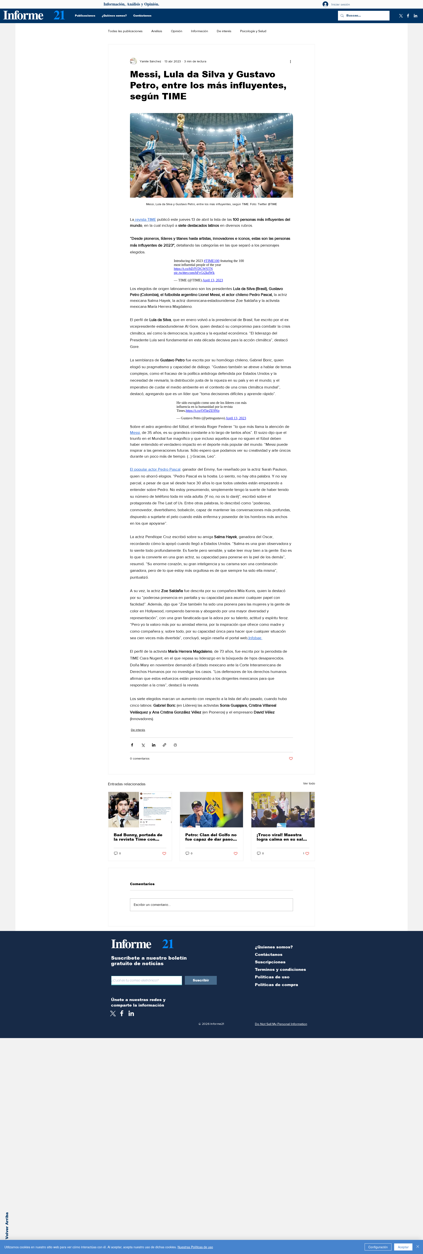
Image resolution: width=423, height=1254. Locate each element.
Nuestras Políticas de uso (195, 1247)
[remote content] (211, 270)
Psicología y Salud (253, 31)
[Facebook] (408, 15)
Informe (23, 14)
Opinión (176, 31)
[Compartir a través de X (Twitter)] (143, 745)
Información (199, 31)
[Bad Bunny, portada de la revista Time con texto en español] (140, 809)
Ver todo (309, 783)
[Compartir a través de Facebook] (132, 745)
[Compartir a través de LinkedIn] (154, 745)
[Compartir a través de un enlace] (164, 745)
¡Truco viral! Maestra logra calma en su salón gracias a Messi (282, 837)
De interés (224, 31)
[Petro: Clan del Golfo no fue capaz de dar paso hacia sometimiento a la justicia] (211, 809)
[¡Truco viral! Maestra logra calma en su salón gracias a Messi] (283, 809)
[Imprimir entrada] (175, 745)
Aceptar (403, 1247)
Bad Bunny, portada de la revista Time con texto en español (138, 837)
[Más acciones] (290, 61)
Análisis (156, 31)
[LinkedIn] (415, 15)
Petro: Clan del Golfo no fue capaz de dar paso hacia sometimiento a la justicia (211, 837)
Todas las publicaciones (125, 31)
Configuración (378, 1247)
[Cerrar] (417, 1246)
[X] (400, 15)
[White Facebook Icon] (122, 1013)
